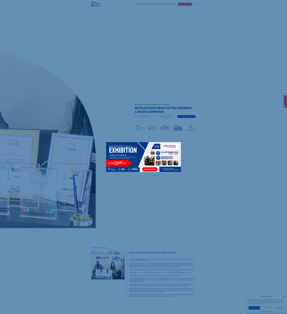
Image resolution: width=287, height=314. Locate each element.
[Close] (178, 144)
